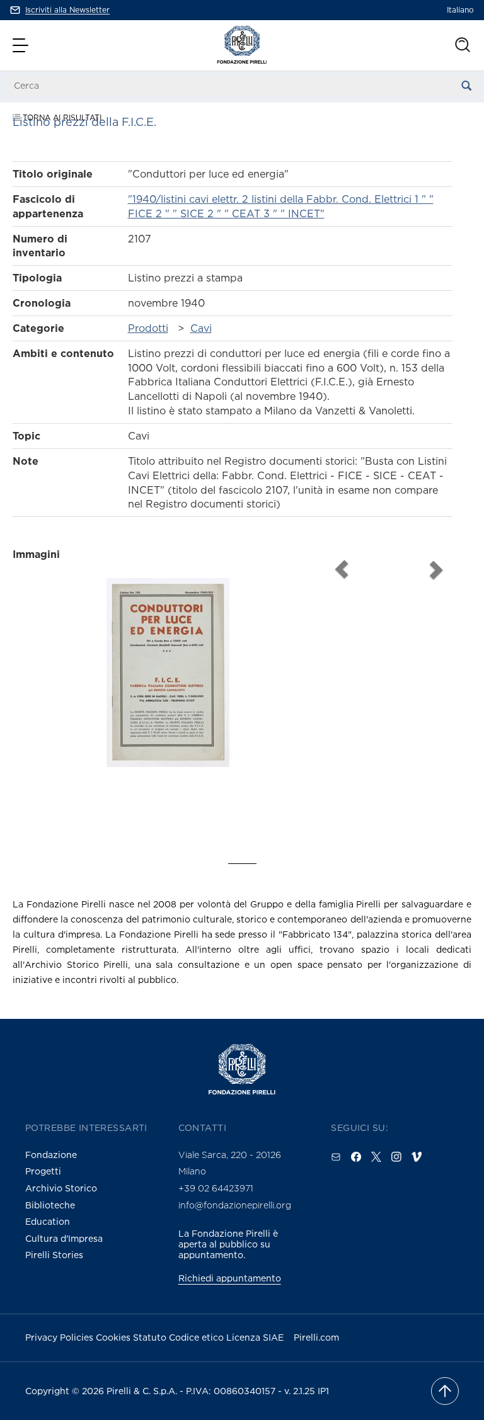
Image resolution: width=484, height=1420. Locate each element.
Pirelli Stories (54, 1254)
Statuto (151, 1337)
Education (47, 1221)
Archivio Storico (61, 1188)
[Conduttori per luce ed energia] (168, 694)
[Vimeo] (417, 1157)
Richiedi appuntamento (229, 1278)
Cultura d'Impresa (64, 1238)
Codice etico (197, 1337)
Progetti (43, 1171)
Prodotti (148, 328)
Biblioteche (50, 1205)
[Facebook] (356, 1157)
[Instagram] (396, 1157)
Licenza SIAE (255, 1337)
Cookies (114, 1337)
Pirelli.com (316, 1337)
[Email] (336, 1157)
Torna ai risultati (60, 117)
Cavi (201, 328)
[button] (22, 45)
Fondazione (51, 1154)
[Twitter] (376, 1157)
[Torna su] (445, 1391)
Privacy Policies (60, 1337)
